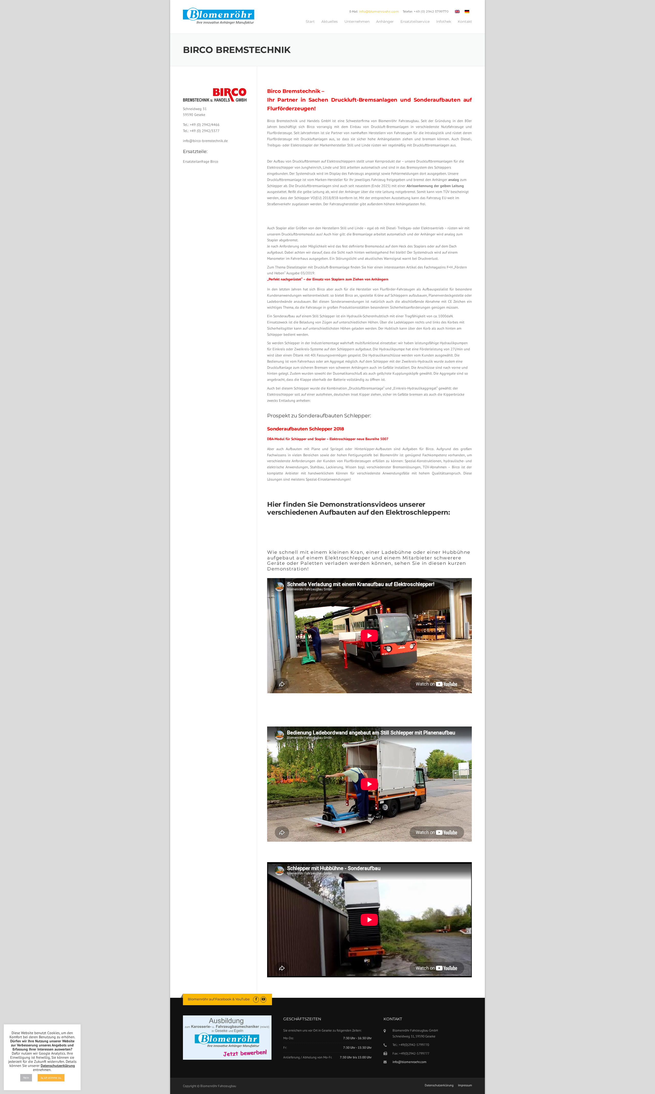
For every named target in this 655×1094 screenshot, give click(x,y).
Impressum (465, 1085)
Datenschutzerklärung (439, 1085)
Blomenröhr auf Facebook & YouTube (219, 999)
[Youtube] (263, 999)
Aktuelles (329, 21)
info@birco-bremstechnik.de (205, 140)
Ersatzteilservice (415, 21)
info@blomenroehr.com (379, 11)
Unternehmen (356, 21)
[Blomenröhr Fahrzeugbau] (221, 16)
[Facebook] (256, 999)
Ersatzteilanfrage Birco (200, 161)
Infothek (443, 21)
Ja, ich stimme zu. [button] (51, 1077)
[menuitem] (457, 11)
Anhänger (385, 21)
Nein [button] (26, 1077)
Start (310, 21)
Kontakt (465, 21)
